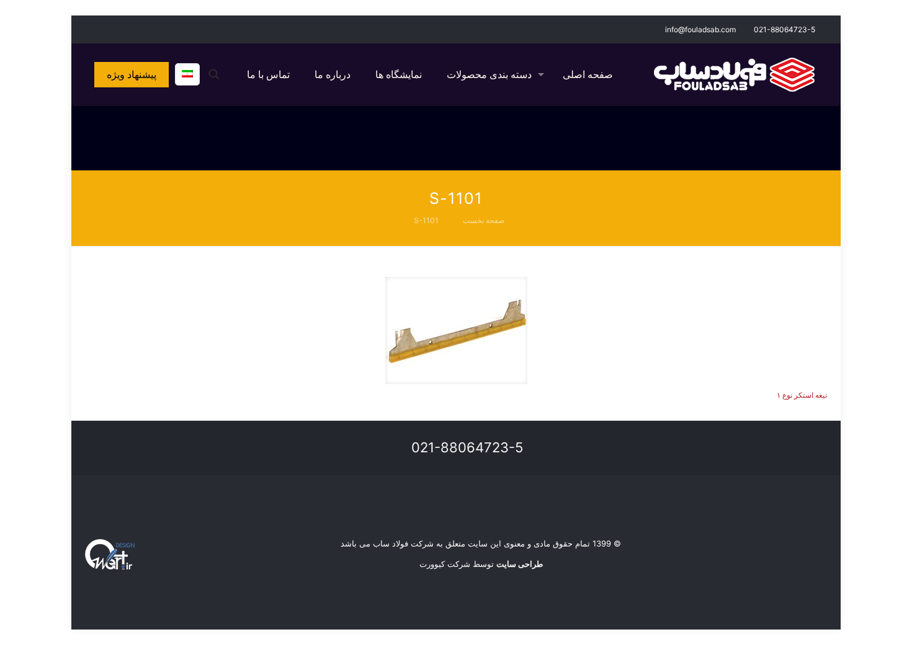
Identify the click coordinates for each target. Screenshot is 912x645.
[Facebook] (125, 29)
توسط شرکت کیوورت (481, 564)
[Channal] (91, 29)
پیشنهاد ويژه (131, 74)
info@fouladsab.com (700, 29)
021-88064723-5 (784, 29)
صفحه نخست (483, 220)
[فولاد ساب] (734, 74)
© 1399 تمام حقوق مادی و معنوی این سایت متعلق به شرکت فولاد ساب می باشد (481, 543)
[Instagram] (108, 29)
